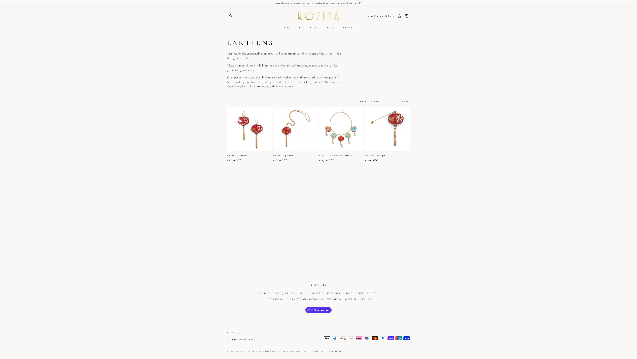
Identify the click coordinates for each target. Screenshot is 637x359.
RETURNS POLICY (366, 293)
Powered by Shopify (254, 351)
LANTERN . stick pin (375, 155)
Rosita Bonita (239, 351)
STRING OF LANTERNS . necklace (335, 155)
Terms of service (301, 351)
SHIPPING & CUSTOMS (340, 293)
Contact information (336, 351)
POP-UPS (366, 299)
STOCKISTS (351, 299)
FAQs (276, 293)
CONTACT (264, 293)
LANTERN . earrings (237, 155)
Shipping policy (318, 351)
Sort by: (363, 101)
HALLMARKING (314, 293)
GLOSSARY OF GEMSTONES (302, 299)
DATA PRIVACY (274, 299)
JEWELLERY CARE (292, 293)
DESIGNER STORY (331, 299)
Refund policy (271, 351)
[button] (231, 16)
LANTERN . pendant (283, 155)
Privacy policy (286, 351)
